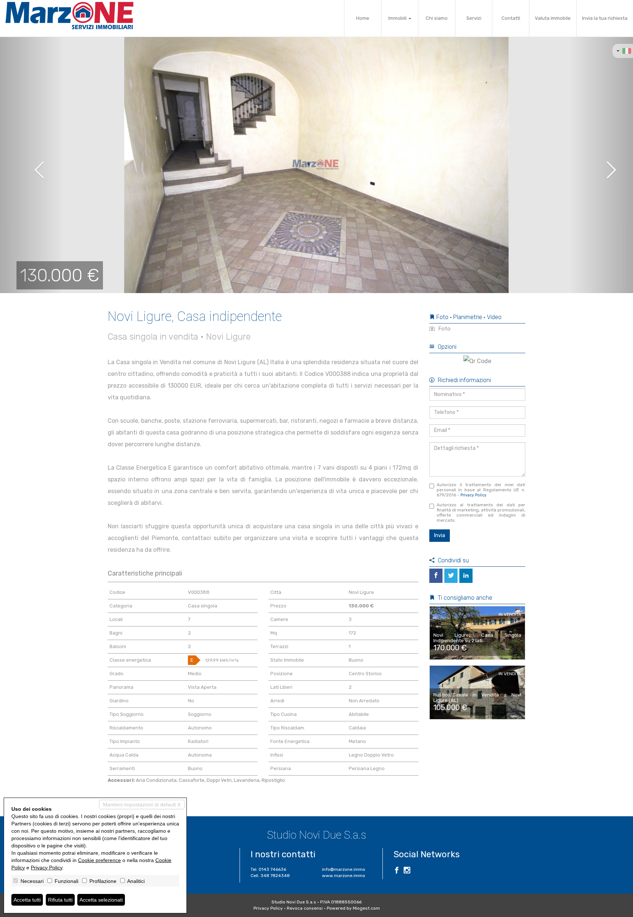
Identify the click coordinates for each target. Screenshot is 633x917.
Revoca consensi (305, 908)
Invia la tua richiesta (605, 18)
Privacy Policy (473, 495)
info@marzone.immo (343, 869)
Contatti (510, 18)
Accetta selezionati (101, 900)
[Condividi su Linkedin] (466, 576)
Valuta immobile (553, 18)
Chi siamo (437, 18)
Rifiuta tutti (60, 900)
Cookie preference (99, 860)
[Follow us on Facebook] (396, 871)
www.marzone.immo (343, 875)
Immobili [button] (398, 18)
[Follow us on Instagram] (407, 871)
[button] (31, 165)
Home (362, 18)
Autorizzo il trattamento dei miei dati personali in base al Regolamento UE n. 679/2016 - (481, 490)
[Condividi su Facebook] (436, 576)
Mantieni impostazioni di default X (142, 804)
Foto (444, 328)
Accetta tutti (27, 900)
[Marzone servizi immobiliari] (69, 15)
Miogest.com (366, 908)
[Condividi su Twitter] (451, 576)
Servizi (473, 18)
